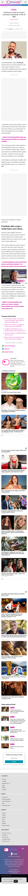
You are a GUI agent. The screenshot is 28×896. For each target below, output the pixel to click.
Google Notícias (8, 352)
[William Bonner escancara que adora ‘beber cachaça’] (5, 738)
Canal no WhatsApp (9, 346)
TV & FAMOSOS (4, 775)
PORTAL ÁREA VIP (5, 829)
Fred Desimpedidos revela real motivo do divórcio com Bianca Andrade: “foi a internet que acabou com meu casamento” (14, 264)
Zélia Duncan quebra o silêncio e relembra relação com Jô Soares (17, 711)
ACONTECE (3, 809)
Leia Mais (11, 881)
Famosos (6, 6)
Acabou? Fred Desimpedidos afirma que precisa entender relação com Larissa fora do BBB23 (13, 139)
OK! (16, 881)
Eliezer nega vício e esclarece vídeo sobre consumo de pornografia (14, 338)
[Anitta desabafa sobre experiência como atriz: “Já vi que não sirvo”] (5, 728)
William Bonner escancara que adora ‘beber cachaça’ (16, 739)
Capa (2, 6)
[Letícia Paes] (6, 29)
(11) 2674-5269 (14, 873)
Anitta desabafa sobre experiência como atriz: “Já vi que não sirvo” (17, 731)
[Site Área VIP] (14, 2)
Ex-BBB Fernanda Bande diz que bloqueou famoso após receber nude (15, 329)
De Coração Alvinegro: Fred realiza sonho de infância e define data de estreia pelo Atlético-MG (14, 320)
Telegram (7, 349)
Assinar (14, 761)
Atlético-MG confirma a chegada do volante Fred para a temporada (14, 325)
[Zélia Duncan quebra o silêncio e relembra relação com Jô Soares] (5, 709)
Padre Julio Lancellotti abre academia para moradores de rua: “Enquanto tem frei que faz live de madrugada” (17, 721)
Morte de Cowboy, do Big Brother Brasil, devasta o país (16, 334)
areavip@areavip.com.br (14, 871)
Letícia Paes (10, 29)
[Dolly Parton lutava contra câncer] (5, 745)
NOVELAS (3, 793)
